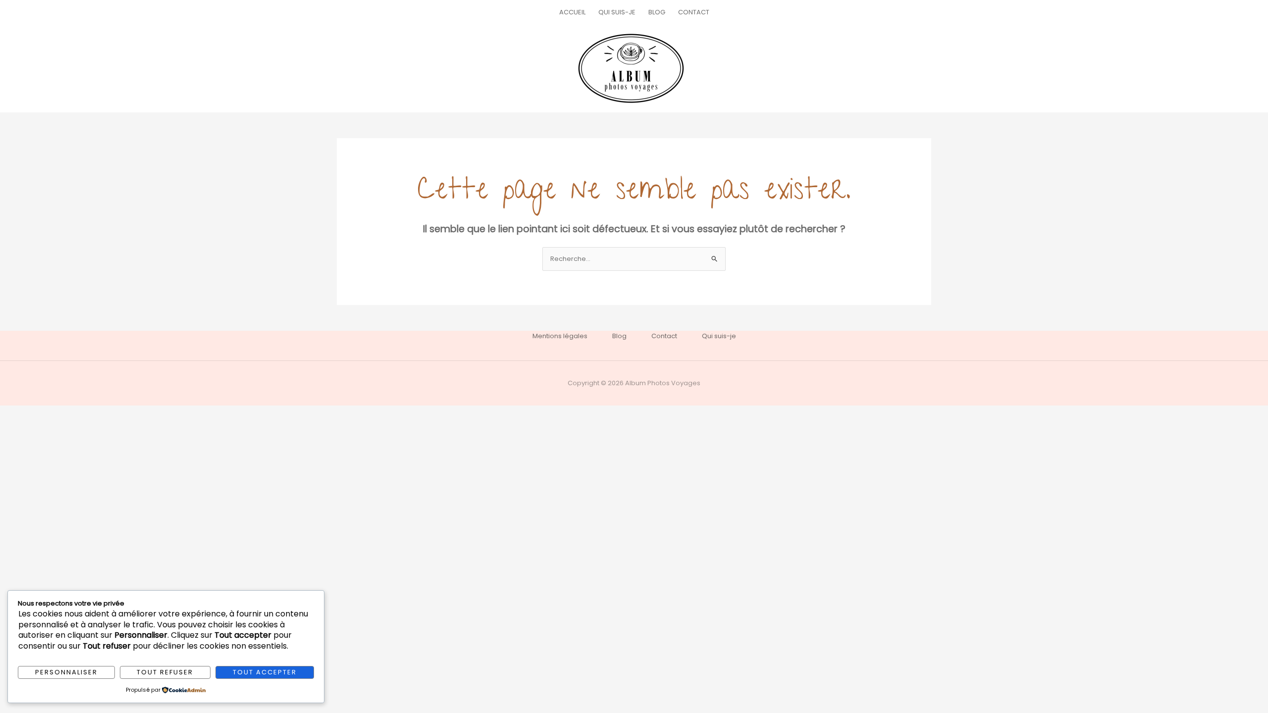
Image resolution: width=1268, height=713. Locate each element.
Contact (693, 12)
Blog (656, 12)
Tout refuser (165, 672)
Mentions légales (559, 336)
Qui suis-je (616, 12)
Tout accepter (265, 672)
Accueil (572, 12)
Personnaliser (66, 672)
